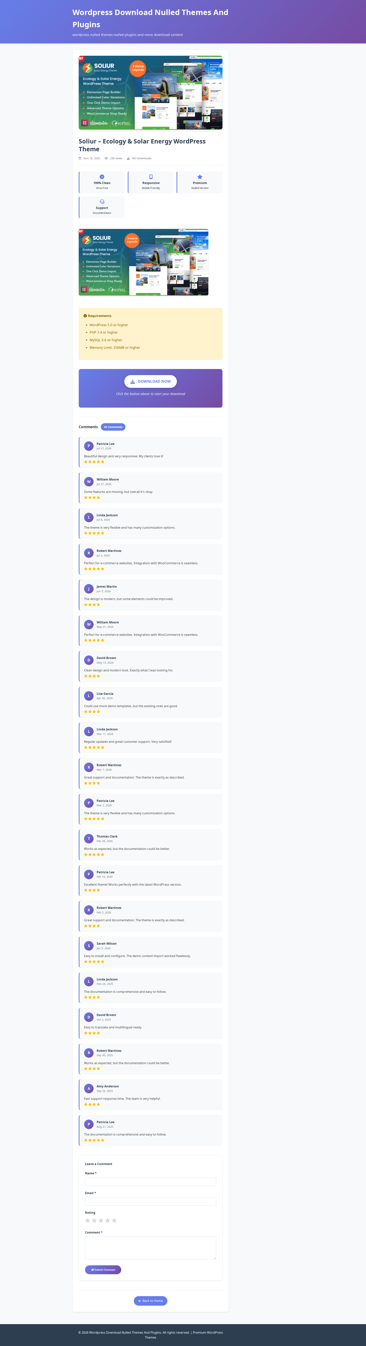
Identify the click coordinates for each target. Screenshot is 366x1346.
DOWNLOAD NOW (154, 381)
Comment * (94, 1232)
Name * (91, 1173)
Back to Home (153, 1301)
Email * (90, 1193)
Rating (90, 1213)
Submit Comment (104, 1269)
